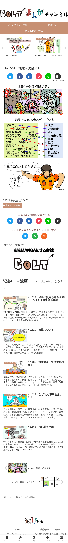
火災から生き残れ (13, 205)
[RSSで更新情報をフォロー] (44, 236)
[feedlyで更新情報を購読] (35, 236)
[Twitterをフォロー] (25, 236)
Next (65, 48)
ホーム (17, 529)
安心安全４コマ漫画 (50, 529)
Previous (2, 48)
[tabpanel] (19, 47)
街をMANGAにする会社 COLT (50, 534)
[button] (62, 365)
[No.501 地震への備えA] (29, 76)
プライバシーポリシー (18, 534)
